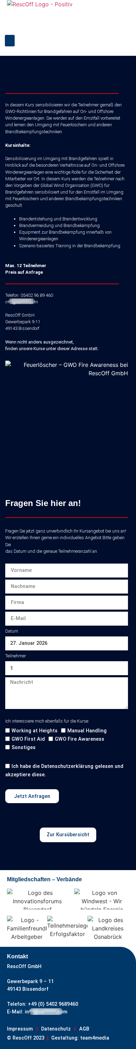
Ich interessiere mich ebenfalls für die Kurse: (47, 721)
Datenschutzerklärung (67, 767)
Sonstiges (24, 748)
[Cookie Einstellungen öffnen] (12, 1039)
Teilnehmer (15, 655)
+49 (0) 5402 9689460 (52, 1004)
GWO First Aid (28, 739)
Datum (11, 631)
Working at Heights (35, 731)
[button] (10, 40)
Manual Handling (87, 731)
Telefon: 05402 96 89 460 (29, 295)
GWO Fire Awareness (79, 739)
